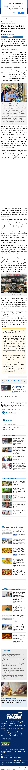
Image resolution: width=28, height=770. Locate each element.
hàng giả (14, 396)
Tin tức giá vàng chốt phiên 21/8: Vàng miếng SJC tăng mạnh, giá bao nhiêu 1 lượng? (19, 572)
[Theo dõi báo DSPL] (14, 37)
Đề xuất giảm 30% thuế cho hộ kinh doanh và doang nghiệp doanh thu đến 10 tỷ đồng (14, 702)
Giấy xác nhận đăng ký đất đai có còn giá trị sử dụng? (19, 483)
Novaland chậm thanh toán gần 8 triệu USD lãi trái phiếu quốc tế (19, 540)
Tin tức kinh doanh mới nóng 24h (13, 381)
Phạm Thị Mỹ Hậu (8, 34)
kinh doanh (7, 396)
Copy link (8, 769)
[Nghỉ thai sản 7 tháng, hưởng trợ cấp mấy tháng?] (7, 512)
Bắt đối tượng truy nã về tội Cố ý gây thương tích (19, 497)
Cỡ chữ (14, 769)
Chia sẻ (25, 769)
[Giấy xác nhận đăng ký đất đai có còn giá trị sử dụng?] (7, 483)
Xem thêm (13, 520)
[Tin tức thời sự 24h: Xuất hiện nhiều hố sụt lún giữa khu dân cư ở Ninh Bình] (7, 490)
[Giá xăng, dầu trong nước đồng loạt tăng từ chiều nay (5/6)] (7, 458)
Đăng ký (21, 12)
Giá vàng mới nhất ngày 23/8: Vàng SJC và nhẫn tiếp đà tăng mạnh (18, 551)
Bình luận (19, 769)
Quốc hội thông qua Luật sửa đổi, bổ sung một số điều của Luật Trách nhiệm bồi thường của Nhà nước (19, 637)
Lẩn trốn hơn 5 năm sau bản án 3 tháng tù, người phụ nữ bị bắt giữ (19, 505)
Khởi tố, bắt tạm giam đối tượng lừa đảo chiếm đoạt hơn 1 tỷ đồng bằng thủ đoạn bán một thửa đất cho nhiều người (19, 595)
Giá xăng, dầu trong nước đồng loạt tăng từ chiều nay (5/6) (18, 458)
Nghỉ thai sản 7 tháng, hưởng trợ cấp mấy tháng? (19, 512)
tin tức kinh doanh (5, 399)
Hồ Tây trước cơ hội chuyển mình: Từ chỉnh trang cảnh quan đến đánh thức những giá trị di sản (13, 670)
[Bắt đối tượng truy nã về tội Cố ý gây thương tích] (7, 498)
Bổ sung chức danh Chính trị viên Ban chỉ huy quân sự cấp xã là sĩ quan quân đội (19, 608)
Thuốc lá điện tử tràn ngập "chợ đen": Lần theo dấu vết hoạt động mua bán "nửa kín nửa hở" (19, 466)
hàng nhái (20, 396)
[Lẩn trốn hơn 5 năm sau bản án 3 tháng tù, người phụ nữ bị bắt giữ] (7, 505)
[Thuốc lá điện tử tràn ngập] (7, 466)
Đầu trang (17, 760)
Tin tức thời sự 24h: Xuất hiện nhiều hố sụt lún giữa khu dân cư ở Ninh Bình (19, 491)
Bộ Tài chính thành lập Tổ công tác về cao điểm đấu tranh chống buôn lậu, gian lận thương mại (19, 450)
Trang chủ (3, 769)
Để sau (14, 12)
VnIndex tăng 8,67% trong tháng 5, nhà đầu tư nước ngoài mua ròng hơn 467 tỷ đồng (19, 389)
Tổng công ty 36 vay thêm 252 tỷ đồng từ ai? (18, 531)
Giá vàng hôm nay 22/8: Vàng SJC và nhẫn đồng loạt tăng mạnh (18, 561)
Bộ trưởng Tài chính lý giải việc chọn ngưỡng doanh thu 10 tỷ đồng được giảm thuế (13, 676)
